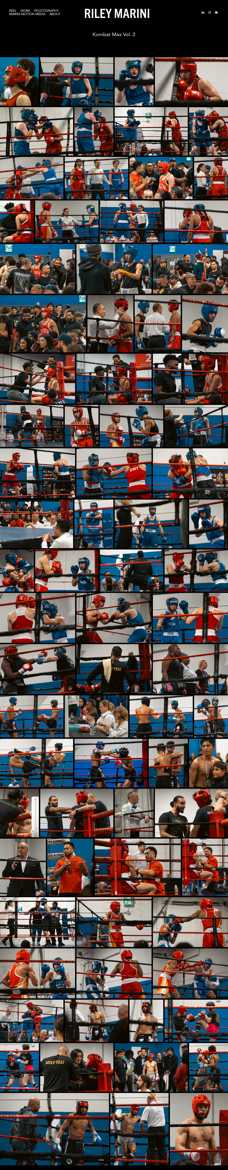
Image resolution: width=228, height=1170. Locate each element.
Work (25, 11)
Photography (46, 11)
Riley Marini (117, 12)
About (54, 14)
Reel (13, 11)
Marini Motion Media (27, 14)
